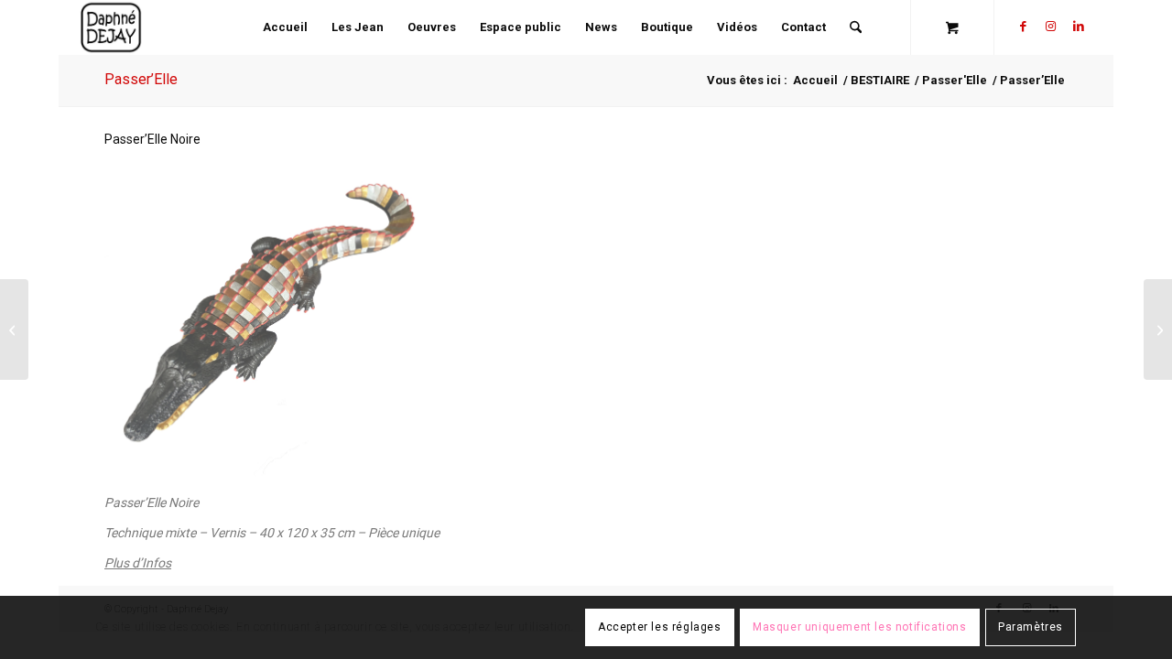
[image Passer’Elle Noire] (265, 321)
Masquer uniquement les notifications (860, 627)
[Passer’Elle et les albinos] (1158, 329)
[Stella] (14, 329)
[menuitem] (285, 27)
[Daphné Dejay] (111, 27)
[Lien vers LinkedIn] (1078, 26)
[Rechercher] (856, 27)
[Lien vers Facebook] (1023, 26)
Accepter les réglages (660, 627)
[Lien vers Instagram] (1051, 26)
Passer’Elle (141, 79)
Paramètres (1030, 627)
